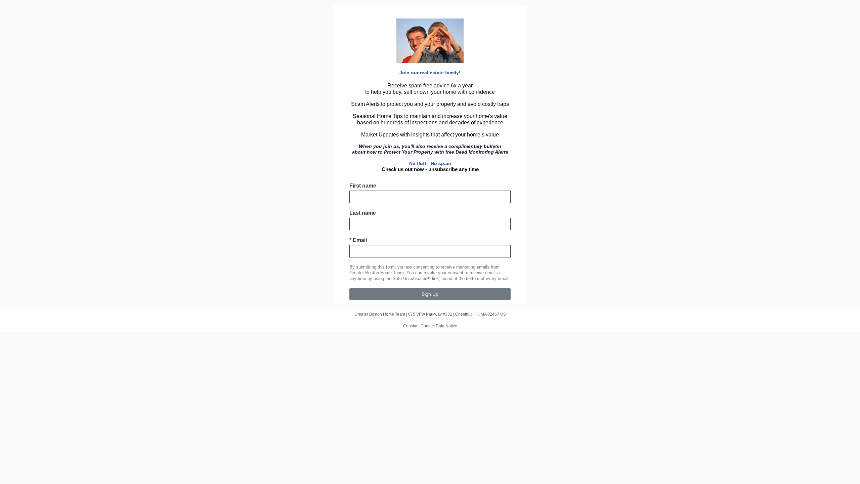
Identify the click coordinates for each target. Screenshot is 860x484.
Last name (362, 213)
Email (358, 240)
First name (362, 186)
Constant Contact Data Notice (430, 326)
